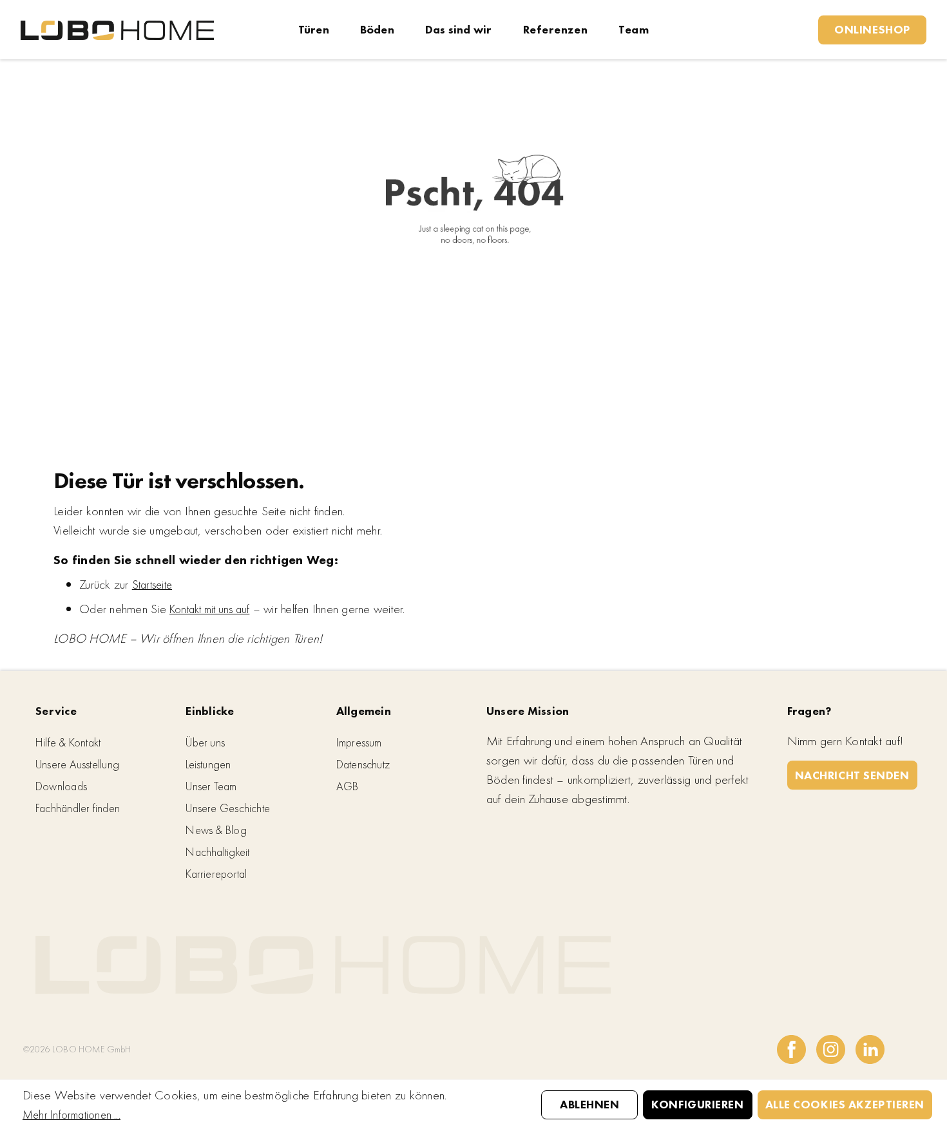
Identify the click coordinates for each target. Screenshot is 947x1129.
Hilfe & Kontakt (67, 742)
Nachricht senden (852, 775)
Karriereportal (216, 873)
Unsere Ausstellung (77, 764)
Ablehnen (589, 1104)
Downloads (61, 786)
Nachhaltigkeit (217, 851)
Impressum (359, 742)
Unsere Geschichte (228, 808)
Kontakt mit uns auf (209, 609)
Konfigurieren (697, 1104)
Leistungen (208, 764)
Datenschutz (363, 764)
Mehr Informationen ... (71, 1114)
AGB (347, 786)
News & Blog (216, 829)
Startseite (152, 584)
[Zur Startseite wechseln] (117, 29)
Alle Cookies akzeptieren (844, 1104)
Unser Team (211, 786)
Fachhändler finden (77, 808)
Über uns (205, 742)
